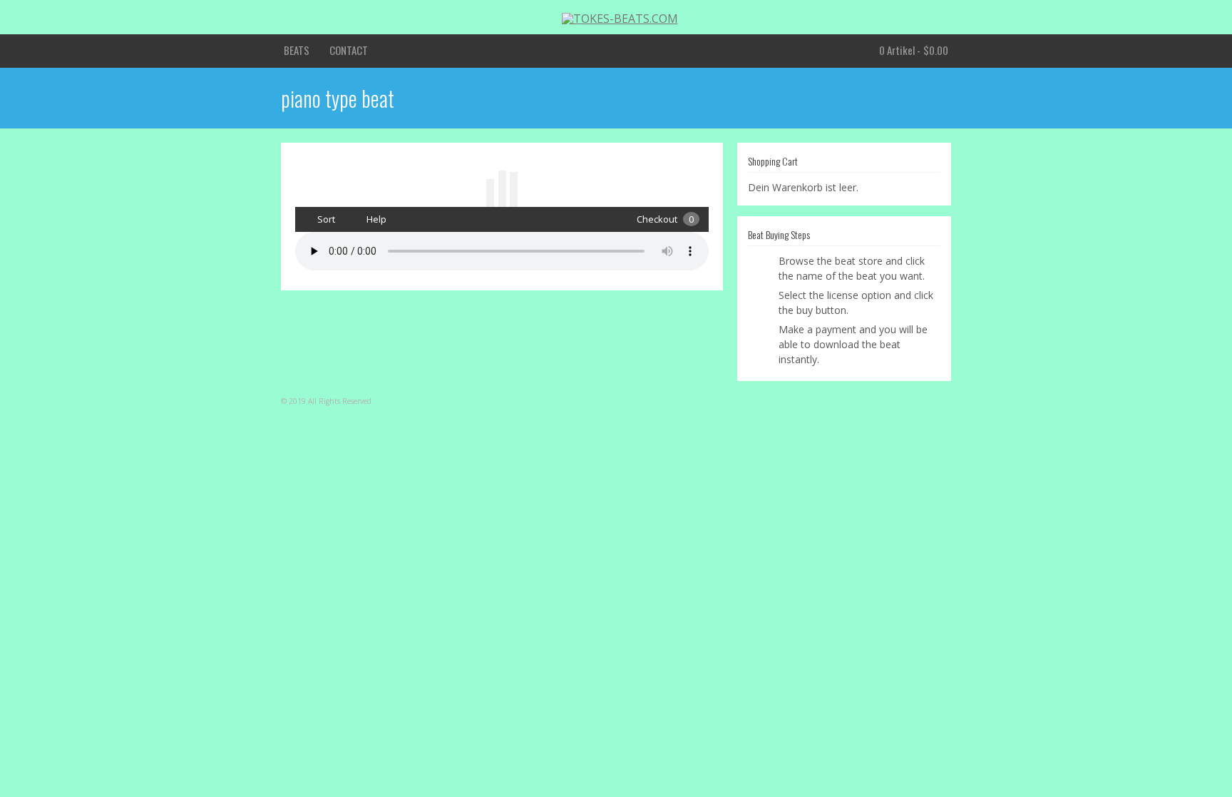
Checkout (665, 219)
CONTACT (348, 50)
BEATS (296, 50)
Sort (325, 219)
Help (375, 219)
